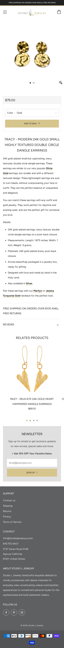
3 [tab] (33, 420)
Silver (29, 283)
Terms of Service (12, 521)
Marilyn (37, 290)
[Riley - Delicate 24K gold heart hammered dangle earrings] (32, 369)
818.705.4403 (10, 543)
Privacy (7, 516)
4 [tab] (37, 420)
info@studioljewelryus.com (18, 538)
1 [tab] (27, 420)
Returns (7, 511)
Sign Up (30, 472)
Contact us (9, 500)
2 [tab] (30, 420)
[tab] (30, 83)
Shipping (7, 505)
